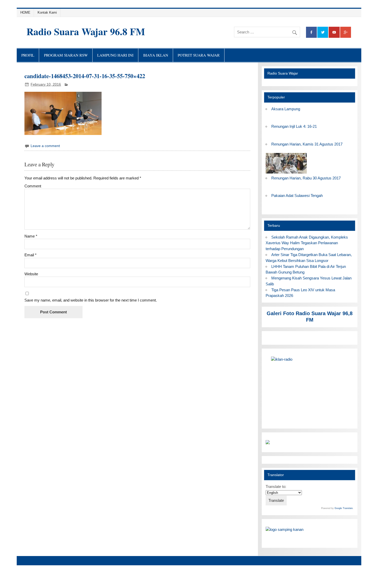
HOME (25, 12)
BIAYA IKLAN (155, 55)
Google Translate (344, 508)
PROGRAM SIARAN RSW (66, 55)
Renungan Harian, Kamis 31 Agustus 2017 (307, 144)
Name (30, 236)
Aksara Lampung (285, 109)
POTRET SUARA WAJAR (199, 55)
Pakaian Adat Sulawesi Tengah (297, 195)
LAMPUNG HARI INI (115, 55)
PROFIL (27, 55)
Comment (32, 186)
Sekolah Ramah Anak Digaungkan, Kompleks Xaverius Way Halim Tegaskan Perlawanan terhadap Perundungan (307, 243)
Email (30, 255)
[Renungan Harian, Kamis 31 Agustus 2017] (286, 172)
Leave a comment (45, 146)
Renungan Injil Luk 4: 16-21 (294, 126)
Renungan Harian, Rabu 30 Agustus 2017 (306, 178)
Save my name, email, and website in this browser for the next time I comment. (90, 300)
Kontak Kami (47, 12)
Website (31, 274)
